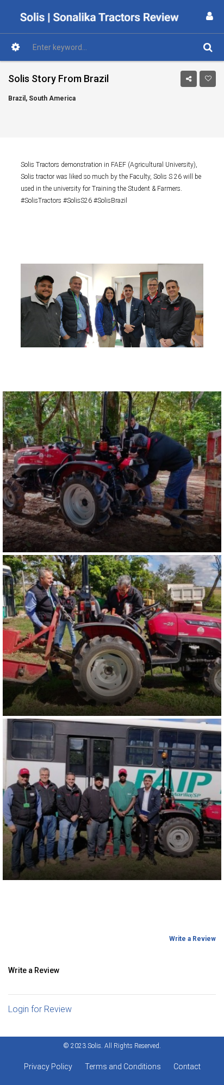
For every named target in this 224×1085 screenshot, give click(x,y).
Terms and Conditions (123, 1066)
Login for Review (40, 1009)
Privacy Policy (48, 1066)
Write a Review (192, 939)
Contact (187, 1066)
